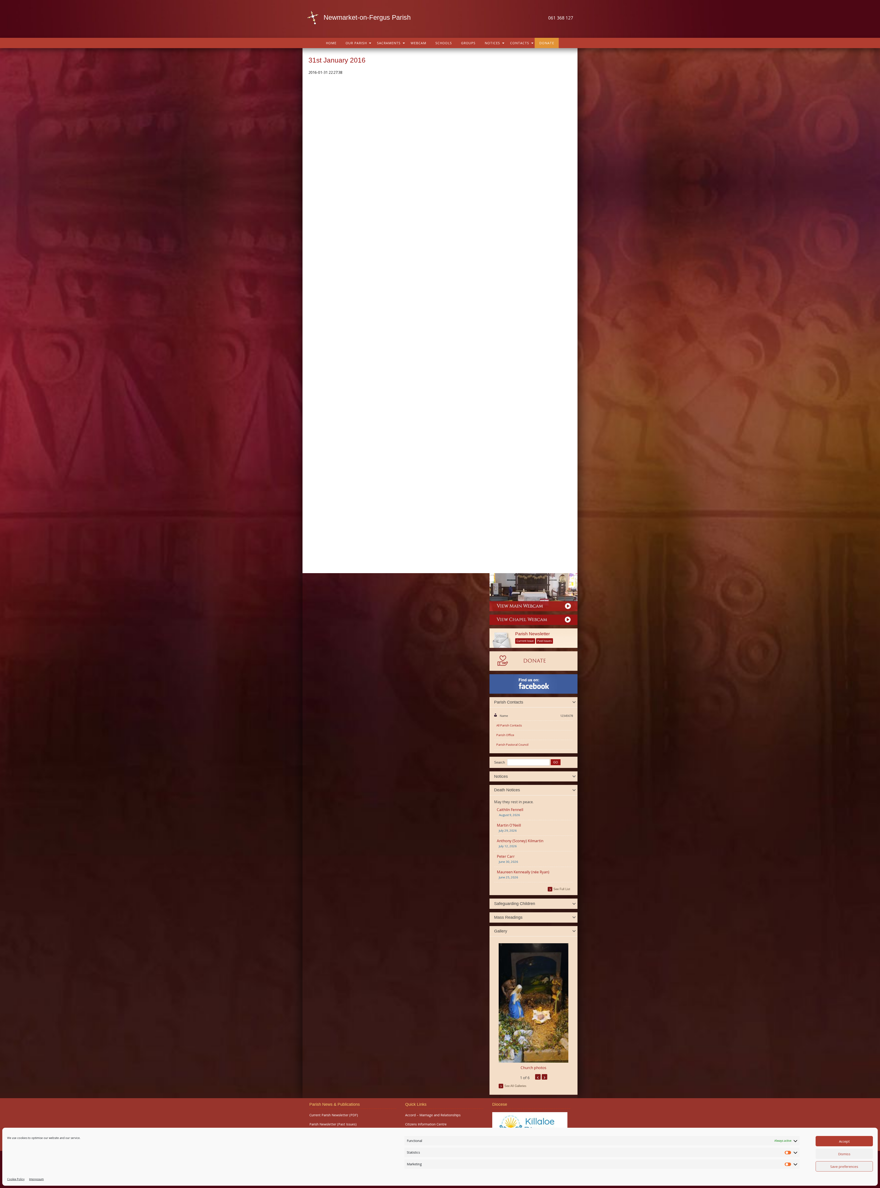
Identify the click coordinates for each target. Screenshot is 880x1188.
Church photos (533, 1067)
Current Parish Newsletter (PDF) (333, 1115)
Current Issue (525, 641)
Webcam (418, 43)
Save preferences (844, 1166)
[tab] (534, 702)
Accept (844, 1141)
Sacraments (389, 43)
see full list (561, 889)
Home (331, 43)
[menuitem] (331, 43)
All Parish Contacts (509, 725)
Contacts (519, 43)
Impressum (36, 1179)
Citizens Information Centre (426, 1124)
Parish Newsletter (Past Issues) (333, 1124)
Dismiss (844, 1154)
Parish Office (505, 735)
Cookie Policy (16, 1179)
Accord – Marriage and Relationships (433, 1115)
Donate (546, 43)
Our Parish (356, 43)
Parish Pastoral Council (512, 744)
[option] (533, 1006)
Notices (492, 43)
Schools (443, 43)
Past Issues (544, 641)
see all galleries (515, 1086)
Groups (468, 43)
